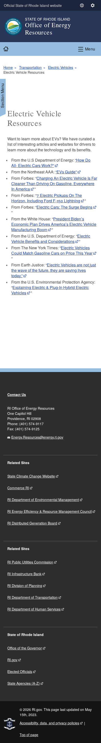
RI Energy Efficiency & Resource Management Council (49, 511)
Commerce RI (18, 487)
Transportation (30, 67)
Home (8, 67)
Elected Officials (19, 671)
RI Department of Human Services (34, 609)
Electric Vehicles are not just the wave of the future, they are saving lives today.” (53, 270)
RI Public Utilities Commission (30, 562)
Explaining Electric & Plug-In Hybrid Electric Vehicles (50, 290)
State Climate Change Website (31, 476)
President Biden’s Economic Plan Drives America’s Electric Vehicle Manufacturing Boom (53, 224)
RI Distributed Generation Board (32, 523)
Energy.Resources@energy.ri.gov (37, 437)
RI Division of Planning (24, 585)
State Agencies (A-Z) (23, 683)
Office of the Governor (24, 648)
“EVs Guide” (66, 172)
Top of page (29, 734)
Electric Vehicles (60, 67)
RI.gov (12, 659)
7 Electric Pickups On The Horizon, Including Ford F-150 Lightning (46, 198)
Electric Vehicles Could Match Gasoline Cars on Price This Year (51, 250)
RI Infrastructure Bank (24, 573)
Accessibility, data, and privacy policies (49, 722)
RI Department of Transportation (32, 597)
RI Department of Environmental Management (43, 499)
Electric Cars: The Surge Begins (64, 207)
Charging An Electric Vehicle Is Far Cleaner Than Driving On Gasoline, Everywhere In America (54, 183)
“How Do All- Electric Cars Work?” (50, 162)
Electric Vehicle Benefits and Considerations (50, 238)
